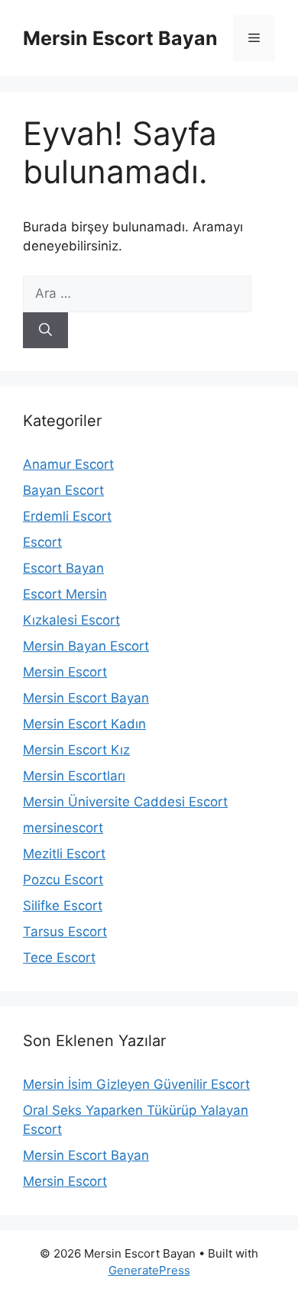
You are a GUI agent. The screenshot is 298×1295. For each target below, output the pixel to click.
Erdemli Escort (67, 516)
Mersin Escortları (74, 775)
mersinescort (63, 827)
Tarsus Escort (65, 931)
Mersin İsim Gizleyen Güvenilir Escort (136, 1084)
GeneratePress (149, 1270)
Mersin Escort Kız (76, 749)
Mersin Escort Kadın (84, 723)
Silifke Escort (62, 905)
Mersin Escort (65, 672)
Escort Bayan (63, 568)
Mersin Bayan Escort (86, 646)
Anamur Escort (68, 464)
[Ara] (45, 330)
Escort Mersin (65, 594)
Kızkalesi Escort (71, 620)
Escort (42, 542)
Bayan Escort (63, 490)
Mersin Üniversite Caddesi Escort (125, 801)
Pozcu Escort (63, 879)
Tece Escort (59, 957)
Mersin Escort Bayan (120, 38)
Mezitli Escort (64, 853)
